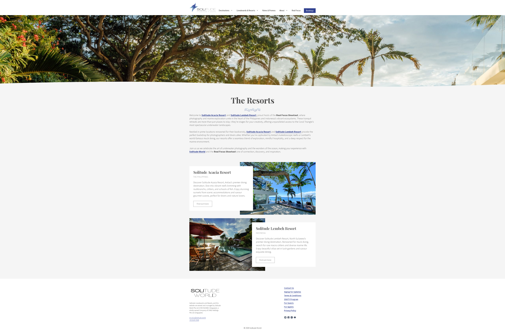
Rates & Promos (269, 10)
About (281, 10)
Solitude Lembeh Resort (243, 115)
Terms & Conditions (292, 295)
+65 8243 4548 (194, 320)
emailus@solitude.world (197, 318)
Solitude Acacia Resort (214, 115)
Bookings (310, 10)
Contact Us (289, 288)
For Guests (289, 303)
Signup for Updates (292, 292)
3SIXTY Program (291, 299)
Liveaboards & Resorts (246, 10)
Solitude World (197, 151)
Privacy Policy (290, 310)
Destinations (224, 10)
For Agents (289, 307)
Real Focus (296, 10)
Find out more (203, 203)
